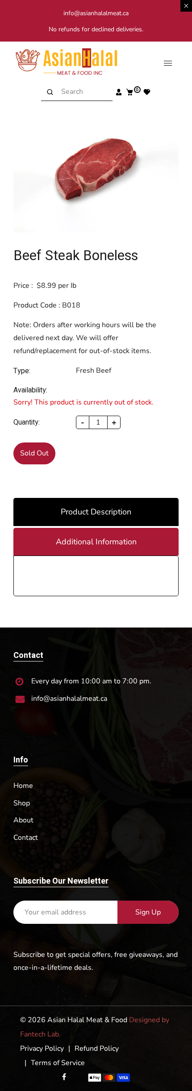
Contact (25, 837)
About (23, 820)
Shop (21, 803)
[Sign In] (118, 92)
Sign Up (148, 912)
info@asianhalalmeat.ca (96, 13)
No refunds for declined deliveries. (96, 29)
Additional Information (96, 541)
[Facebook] (65, 1077)
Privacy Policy (42, 1048)
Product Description (96, 511)
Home (23, 786)
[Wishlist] (146, 92)
